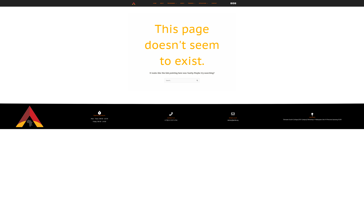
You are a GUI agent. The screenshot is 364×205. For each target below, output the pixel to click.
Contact (214, 3)
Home (154, 3)
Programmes (171, 3)
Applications (202, 3)
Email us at (233, 118)
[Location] (312, 114)
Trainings (191, 3)
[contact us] (171, 114)
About (162, 3)
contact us (171, 118)
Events (182, 3)
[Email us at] (233, 114)
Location (312, 117)
